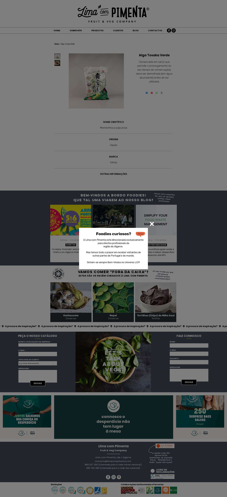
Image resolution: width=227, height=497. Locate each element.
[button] (152, 224)
